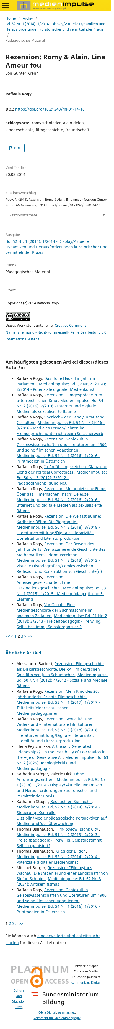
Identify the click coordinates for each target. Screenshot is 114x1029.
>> (30, 636)
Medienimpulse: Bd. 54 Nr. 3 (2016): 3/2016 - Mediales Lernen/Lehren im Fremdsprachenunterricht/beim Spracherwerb (61, 428)
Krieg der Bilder (70, 851)
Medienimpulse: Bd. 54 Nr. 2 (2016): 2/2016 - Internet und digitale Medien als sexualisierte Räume (60, 406)
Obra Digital (47, 1012)
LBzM (18, 1007)
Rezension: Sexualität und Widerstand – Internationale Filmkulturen (56, 721)
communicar (80, 982)
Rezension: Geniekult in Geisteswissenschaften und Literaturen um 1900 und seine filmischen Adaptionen (62, 444)
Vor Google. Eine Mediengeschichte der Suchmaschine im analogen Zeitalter (54, 610)
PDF (17, 148)
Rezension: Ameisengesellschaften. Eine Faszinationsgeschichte (43, 582)
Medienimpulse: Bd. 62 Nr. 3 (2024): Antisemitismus (59, 881)
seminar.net (66, 1012)
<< (8, 636)
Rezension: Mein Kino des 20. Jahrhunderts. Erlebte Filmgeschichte (58, 694)
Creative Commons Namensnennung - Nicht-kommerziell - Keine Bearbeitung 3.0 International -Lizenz (56, 332)
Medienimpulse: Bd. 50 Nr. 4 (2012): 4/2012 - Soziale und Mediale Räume (62, 680)
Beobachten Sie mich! (71, 801)
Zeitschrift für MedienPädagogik (57, 1018)
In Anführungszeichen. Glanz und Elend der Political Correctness (62, 469)
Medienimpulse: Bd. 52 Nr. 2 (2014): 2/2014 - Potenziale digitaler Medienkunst (61, 386)
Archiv (28, 18)
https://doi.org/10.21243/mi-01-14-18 (50, 109)
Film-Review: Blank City (77, 829)
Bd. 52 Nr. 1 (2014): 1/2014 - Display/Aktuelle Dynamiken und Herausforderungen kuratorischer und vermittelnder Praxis (55, 26)
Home (11, 18)
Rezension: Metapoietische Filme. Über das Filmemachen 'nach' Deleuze (61, 491)
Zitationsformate (23, 215)
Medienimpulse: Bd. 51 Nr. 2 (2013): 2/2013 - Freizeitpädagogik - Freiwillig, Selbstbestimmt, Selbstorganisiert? (62, 621)
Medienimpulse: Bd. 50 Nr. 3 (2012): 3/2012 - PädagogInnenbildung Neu (62, 477)
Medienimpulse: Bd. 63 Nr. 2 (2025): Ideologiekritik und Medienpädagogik (62, 763)
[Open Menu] (5, 5)
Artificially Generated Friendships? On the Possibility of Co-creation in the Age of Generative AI (61, 752)
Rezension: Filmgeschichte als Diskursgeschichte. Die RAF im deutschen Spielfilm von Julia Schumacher (60, 669)
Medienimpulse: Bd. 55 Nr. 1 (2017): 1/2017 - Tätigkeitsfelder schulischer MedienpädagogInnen (58, 708)
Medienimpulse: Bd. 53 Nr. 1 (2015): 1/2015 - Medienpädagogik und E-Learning (61, 593)
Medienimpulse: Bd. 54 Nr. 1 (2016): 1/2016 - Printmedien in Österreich (58, 458)
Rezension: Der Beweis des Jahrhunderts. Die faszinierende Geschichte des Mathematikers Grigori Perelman (61, 549)
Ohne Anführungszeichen (50, 776)
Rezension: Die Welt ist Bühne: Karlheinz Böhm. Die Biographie (59, 519)
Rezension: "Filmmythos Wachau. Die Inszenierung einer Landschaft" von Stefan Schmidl (62, 873)
